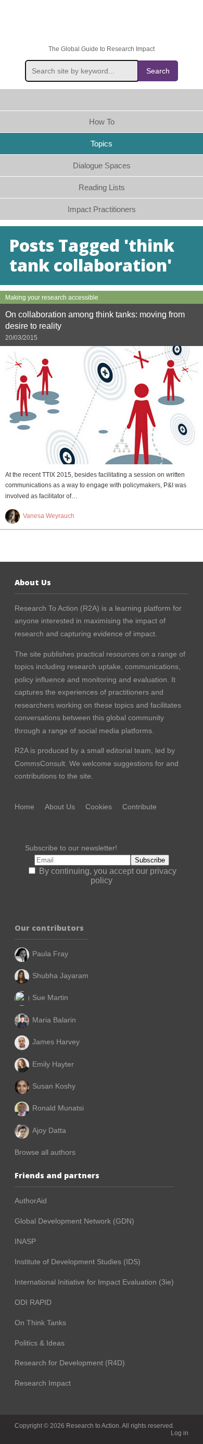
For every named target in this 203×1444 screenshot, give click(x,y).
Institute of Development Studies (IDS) (78, 1261)
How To (102, 121)
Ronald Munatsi (58, 1108)
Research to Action (101, 22)
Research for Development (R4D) (70, 1363)
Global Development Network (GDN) (74, 1221)
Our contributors (49, 928)
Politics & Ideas (40, 1343)
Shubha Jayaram (60, 975)
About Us (60, 807)
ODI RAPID (33, 1302)
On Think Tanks (40, 1322)
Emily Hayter (53, 1064)
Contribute (139, 807)
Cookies (98, 807)
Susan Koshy (53, 1086)
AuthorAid (31, 1200)
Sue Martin (50, 997)
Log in (179, 1433)
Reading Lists (102, 187)
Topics (101, 143)
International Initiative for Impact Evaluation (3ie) (94, 1282)
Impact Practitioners (102, 209)
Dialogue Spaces (102, 165)
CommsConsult (40, 763)
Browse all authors (45, 1152)
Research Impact (43, 1383)
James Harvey (56, 1042)
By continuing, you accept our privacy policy (106, 876)
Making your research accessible (51, 297)
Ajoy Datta (49, 1130)
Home (101, 99)
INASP (25, 1241)
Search (158, 71)
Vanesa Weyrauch (48, 516)
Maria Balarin (54, 1020)
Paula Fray (50, 953)
